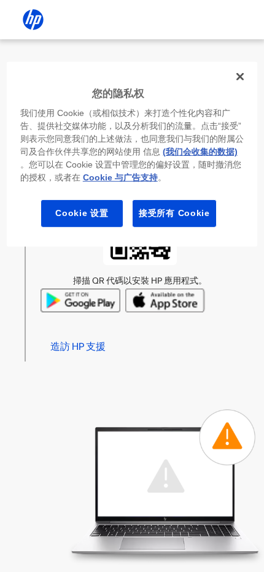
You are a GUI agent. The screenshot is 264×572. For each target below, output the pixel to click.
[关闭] (240, 76)
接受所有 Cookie (174, 213)
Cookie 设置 (81, 213)
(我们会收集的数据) (200, 152)
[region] (132, 154)
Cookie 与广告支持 (120, 177)
